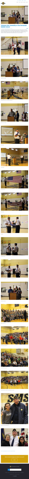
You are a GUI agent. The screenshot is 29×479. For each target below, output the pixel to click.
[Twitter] (14, 476)
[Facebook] (13, 476)
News (13, 472)
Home (6, 472)
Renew (20, 0)
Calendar (22, 472)
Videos (16, 472)
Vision (9, 472)
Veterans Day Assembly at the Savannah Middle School (14, 26)
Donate (22, 0)
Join (17, 0)
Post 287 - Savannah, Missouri (5, 28)
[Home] (3, 3)
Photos (18, 472)
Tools (11, 472)
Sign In (25, 0)
